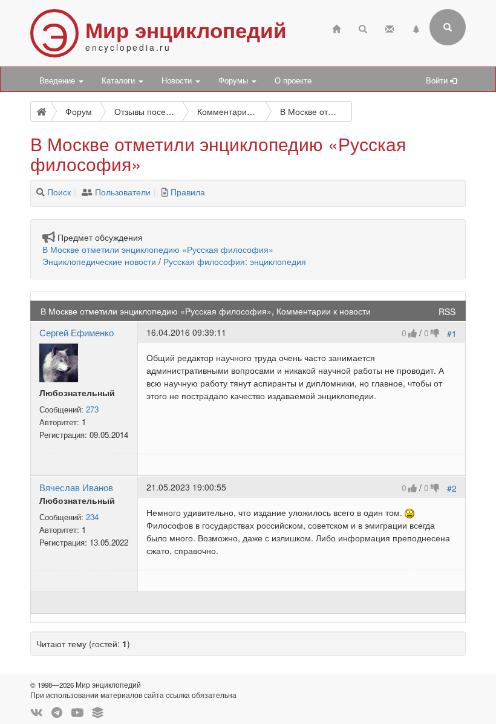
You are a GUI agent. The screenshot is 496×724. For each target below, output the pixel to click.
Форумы (234, 80)
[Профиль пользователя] (58, 362)
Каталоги (119, 80)
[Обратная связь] (389, 27)
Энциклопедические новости (99, 261)
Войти (438, 80)
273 (92, 409)
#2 (452, 488)
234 (92, 517)
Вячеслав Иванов (76, 487)
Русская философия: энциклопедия (234, 261)
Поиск (59, 192)
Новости (178, 80)
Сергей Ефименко (76, 332)
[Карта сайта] (416, 27)
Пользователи (123, 192)
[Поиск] (40, 192)
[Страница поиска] (363, 27)
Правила (188, 192)
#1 (452, 333)
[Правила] (165, 192)
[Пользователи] (87, 192)
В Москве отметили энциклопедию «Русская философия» (157, 249)
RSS (447, 311)
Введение (58, 80)
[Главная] (336, 27)
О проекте (293, 80)
